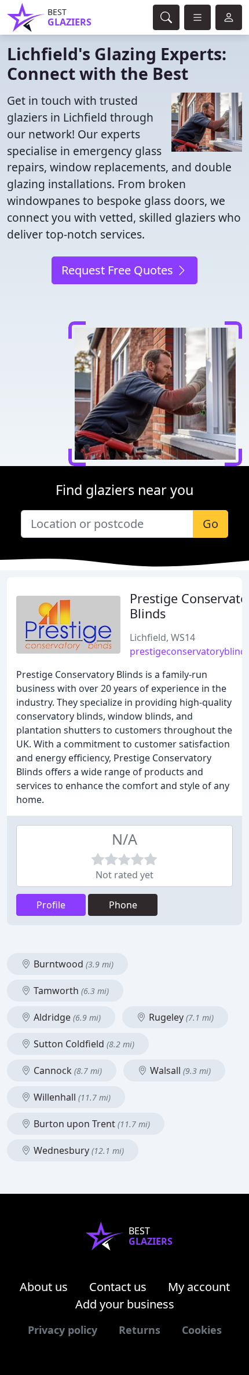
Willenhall (71, 1097)
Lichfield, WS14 (162, 637)
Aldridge (66, 1017)
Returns (139, 1330)
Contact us (118, 1287)
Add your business (124, 1304)
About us (44, 1287)
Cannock (66, 1070)
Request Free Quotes (118, 270)
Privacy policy (62, 1330)
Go (210, 523)
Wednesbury (77, 1150)
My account (199, 1287)
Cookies (202, 1330)
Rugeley (180, 1017)
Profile (50, 905)
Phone (123, 905)
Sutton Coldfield (82, 1043)
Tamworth (70, 990)
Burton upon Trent (90, 1123)
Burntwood (72, 964)
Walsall (179, 1070)
